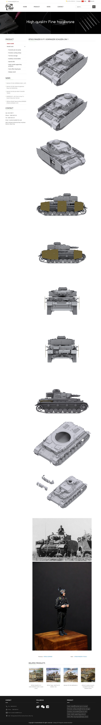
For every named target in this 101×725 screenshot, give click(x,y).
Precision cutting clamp (14, 53)
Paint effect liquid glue (14, 69)
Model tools (10, 46)
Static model (10, 43)
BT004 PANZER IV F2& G (80, 656)
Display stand (12, 72)
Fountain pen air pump (14, 50)
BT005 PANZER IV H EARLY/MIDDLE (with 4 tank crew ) (36, 686)
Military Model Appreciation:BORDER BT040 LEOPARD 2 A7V (16, 102)
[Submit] (93, 6)
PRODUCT (37, 7)
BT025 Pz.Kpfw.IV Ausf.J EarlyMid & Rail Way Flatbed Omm (88, 686)
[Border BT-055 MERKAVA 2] (70, 675)
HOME (25, 7)
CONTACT (60, 7)
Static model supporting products (76, 714)
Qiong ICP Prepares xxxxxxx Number (62, 722)
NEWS (48, 7)
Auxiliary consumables (14, 58)
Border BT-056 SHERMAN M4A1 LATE (16, 83)
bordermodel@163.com (13, 1)
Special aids (11, 61)
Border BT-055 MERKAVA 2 (71, 685)
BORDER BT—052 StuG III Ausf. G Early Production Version (15, 97)
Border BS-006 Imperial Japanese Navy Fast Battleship (15, 87)
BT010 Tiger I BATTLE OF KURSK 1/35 (53, 686)
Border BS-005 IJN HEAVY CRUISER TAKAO (16, 92)
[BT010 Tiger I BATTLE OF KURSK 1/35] (53, 675)
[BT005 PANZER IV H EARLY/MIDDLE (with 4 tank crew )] (36, 675)
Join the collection (71, 1)
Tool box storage (13, 55)
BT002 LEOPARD (48, 656)
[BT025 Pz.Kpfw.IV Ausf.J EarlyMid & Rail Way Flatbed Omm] (88, 675)
